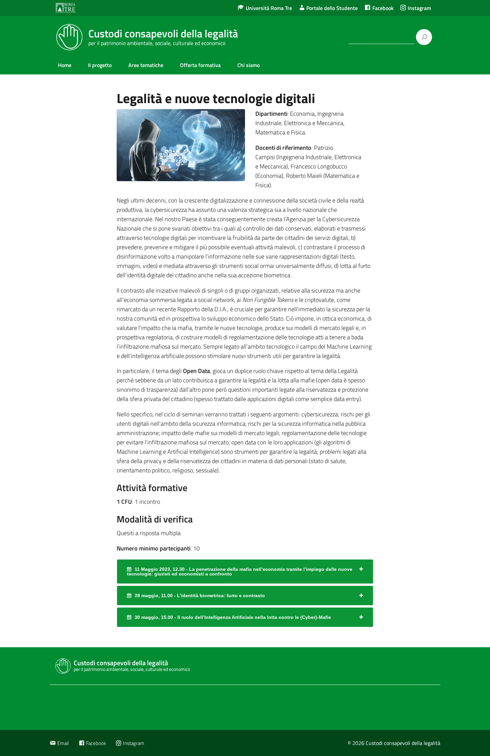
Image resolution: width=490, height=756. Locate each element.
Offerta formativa (200, 65)
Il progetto (100, 65)
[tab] (245, 571)
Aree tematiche (145, 65)
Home (64, 65)
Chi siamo (248, 65)
